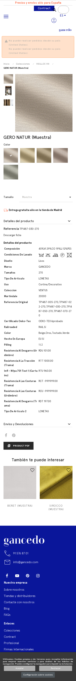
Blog (6, 608)
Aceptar (20, 668)
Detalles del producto (19, 221)
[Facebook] (7, 576)
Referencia (11, 229)
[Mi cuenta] (54, 20)
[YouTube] (17, 576)
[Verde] (11, 172)
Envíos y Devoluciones (18, 424)
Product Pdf (18, 445)
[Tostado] (61, 155)
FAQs (7, 614)
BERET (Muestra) (20, 505)
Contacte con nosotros (19, 602)
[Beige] (11, 155)
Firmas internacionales (19, 649)
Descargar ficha (12, 235)
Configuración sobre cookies (38, 675)
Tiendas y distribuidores (19, 596)
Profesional (11, 643)
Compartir (6, 435)
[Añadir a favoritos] (32, 470)
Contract (44, 8)
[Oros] (28, 155)
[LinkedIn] (48, 574)
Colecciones (12, 630)
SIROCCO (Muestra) (56, 507)
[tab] (38, 221)
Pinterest (13, 435)
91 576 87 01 (20, 553)
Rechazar (56, 668)
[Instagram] (38, 576)
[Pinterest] (27, 576)
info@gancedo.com (25, 562)
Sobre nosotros (14, 589)
